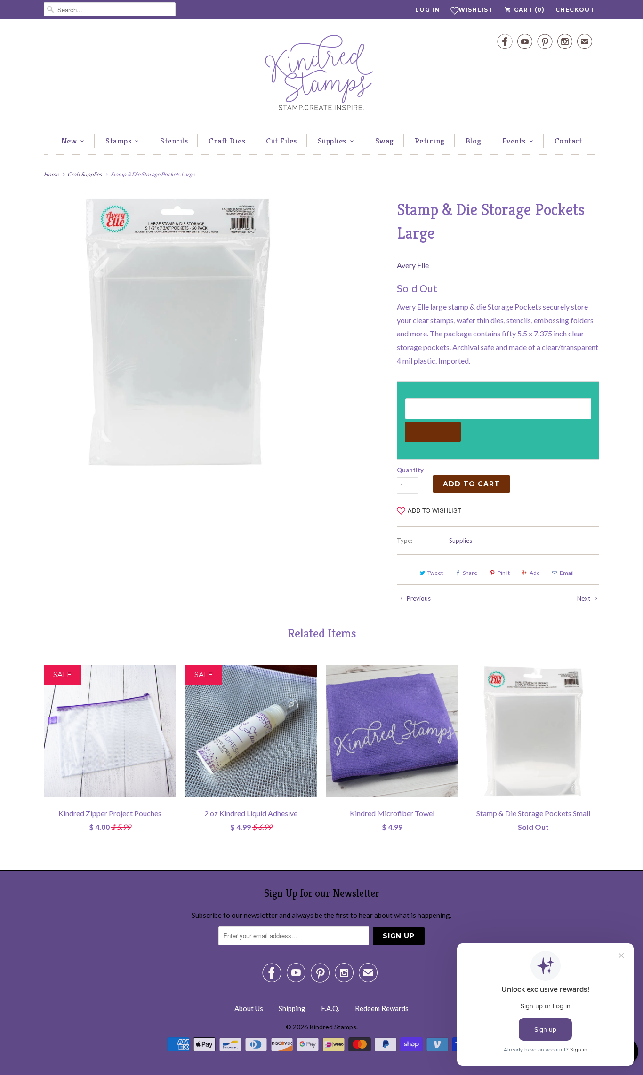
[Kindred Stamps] (321, 75)
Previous (418, 598)
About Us (248, 1008)
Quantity (410, 470)
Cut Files (281, 140)
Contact (568, 140)
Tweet (435, 572)
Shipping (292, 1008)
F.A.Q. (330, 1008)
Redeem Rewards (382, 1008)
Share (470, 572)
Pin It (504, 572)
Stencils (174, 140)
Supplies (332, 140)
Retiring (430, 140)
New (69, 140)
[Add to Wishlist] (168, 672)
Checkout (575, 9)
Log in (427, 9)
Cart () (528, 9)
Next (584, 598)
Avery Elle (413, 265)
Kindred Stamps (332, 1027)
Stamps (118, 140)
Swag (384, 140)
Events (514, 140)
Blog (474, 140)
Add (535, 572)
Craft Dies (227, 140)
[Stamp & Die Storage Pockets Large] (178, 332)
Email (567, 572)
